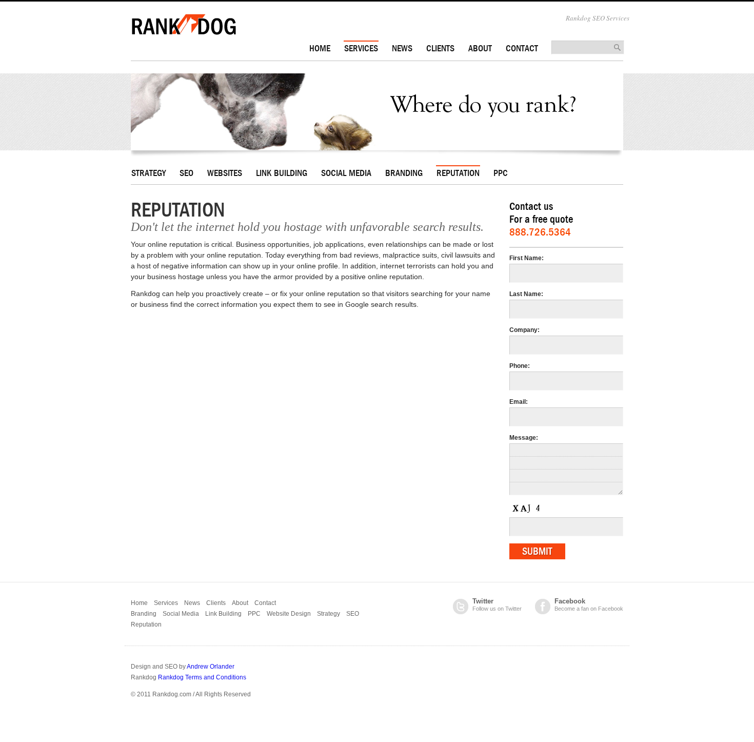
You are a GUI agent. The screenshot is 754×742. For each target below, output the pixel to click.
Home (319, 48)
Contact (522, 48)
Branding (404, 173)
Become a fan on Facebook (588, 605)
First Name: (526, 258)
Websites (224, 173)
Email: (518, 401)
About (480, 48)
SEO (186, 173)
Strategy (148, 173)
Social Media (346, 173)
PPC (500, 173)
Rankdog (183, 24)
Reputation (458, 173)
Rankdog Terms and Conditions (202, 677)
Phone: (519, 365)
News (402, 48)
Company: (524, 330)
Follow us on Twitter (497, 605)
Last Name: (526, 294)
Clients (440, 48)
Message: (523, 437)
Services (361, 48)
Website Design (289, 613)
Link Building (281, 173)
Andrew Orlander (210, 666)
